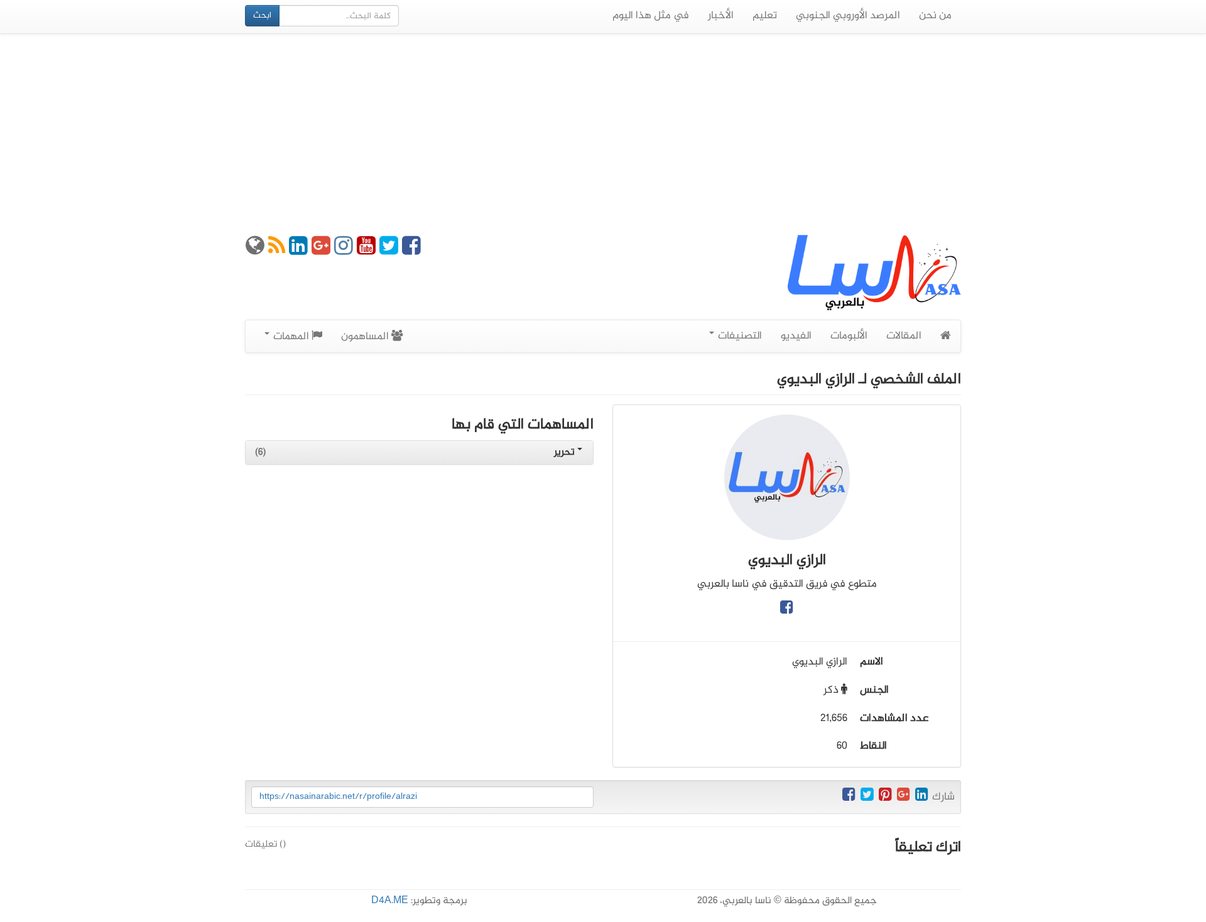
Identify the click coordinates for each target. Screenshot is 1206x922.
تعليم (764, 15)
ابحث (262, 15)
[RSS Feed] (276, 250)
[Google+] (321, 250)
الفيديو (796, 336)
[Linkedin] (298, 250)
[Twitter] (388, 250)
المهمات (291, 336)
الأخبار (721, 15)
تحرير (565, 452)
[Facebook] (411, 250)
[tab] (419, 453)
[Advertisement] (603, 134)
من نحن (935, 15)
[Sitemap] (255, 250)
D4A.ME (389, 900)
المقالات (903, 336)
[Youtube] (366, 250)
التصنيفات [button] (738, 336)
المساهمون (366, 336)
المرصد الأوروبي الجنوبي (848, 15)
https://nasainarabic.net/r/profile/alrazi (338, 796)
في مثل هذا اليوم (650, 15)
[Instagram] (343, 250)
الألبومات (848, 336)
